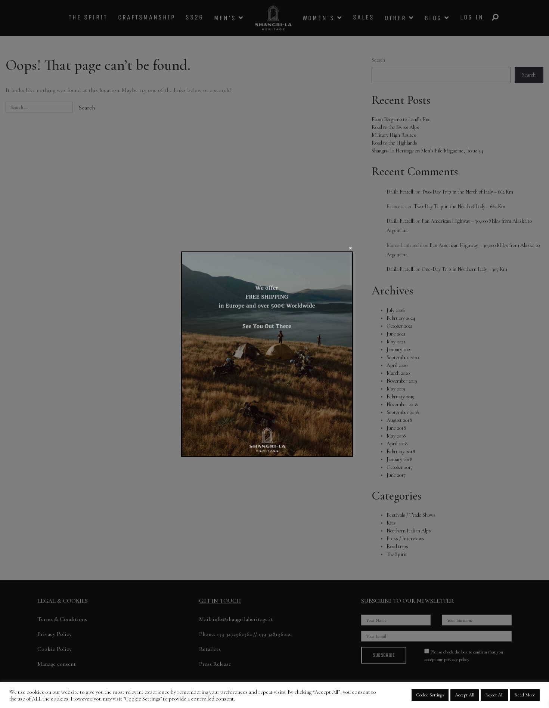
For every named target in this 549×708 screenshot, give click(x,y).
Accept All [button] (464, 695)
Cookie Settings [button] (430, 695)
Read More (524, 695)
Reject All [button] (494, 695)
